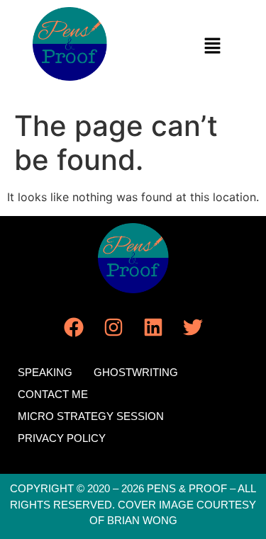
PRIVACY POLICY (62, 438)
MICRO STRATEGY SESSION (91, 416)
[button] (213, 46)
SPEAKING (45, 372)
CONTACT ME (53, 394)
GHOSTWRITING (136, 372)
